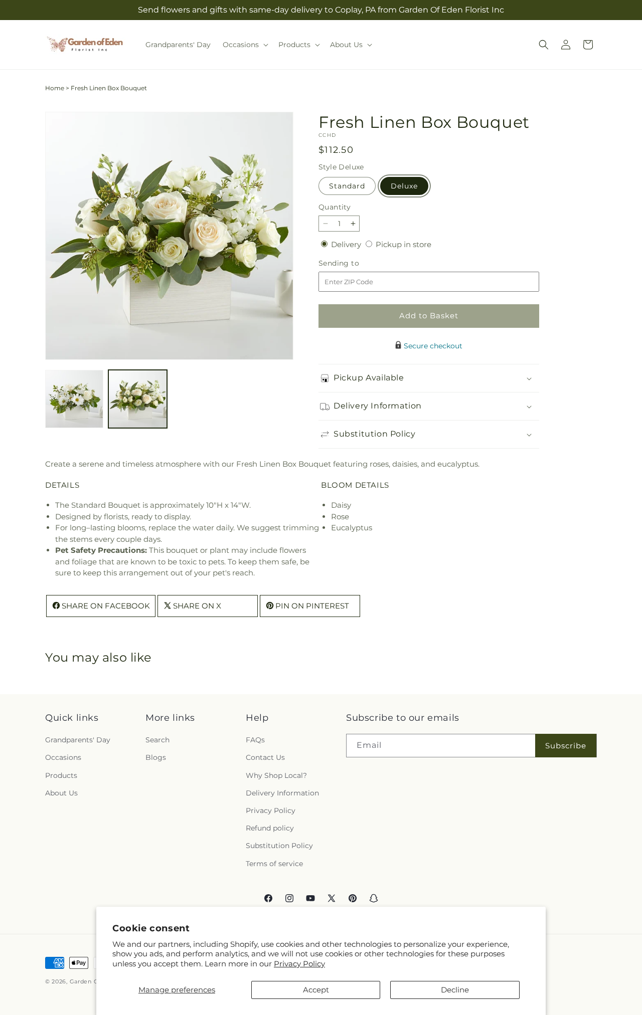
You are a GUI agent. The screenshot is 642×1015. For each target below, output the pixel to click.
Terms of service (274, 863)
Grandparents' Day (77, 740)
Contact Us (265, 757)
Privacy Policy (299, 963)
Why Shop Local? (276, 775)
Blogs (155, 757)
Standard (347, 185)
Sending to (353, 263)
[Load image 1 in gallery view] (74, 399)
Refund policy (270, 828)
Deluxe (404, 185)
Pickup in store (403, 244)
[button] (244, 44)
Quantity (334, 207)
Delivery (347, 244)
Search (157, 740)
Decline (455, 989)
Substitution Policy (279, 846)
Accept (316, 989)
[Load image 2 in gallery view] (137, 399)
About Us (61, 792)
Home (54, 88)
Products (61, 775)
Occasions (63, 757)
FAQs (255, 740)
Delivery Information (282, 792)
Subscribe (565, 745)
